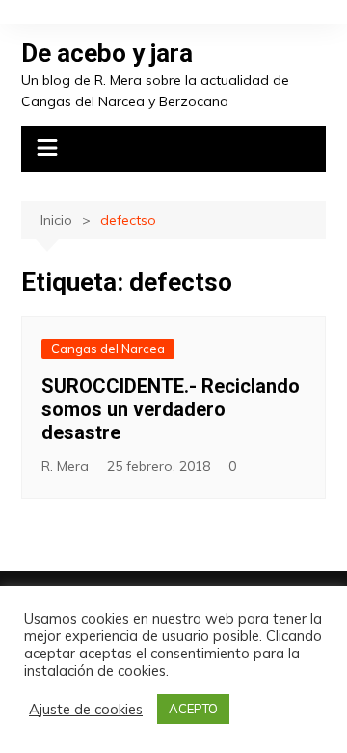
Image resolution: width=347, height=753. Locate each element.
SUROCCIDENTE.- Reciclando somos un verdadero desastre (170, 409)
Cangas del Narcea (108, 348)
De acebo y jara (107, 53)
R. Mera (65, 466)
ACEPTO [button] (193, 708)
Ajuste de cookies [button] (86, 709)
